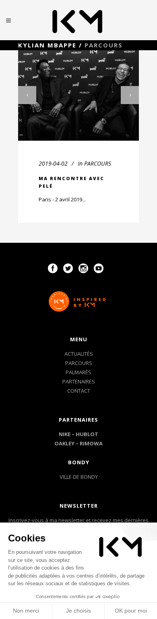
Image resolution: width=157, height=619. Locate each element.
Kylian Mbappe (47, 45)
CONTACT (78, 390)
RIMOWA (91, 443)
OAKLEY (64, 443)
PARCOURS (97, 163)
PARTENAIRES (78, 381)
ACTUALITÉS (78, 353)
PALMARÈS (78, 372)
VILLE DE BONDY (79, 476)
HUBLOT (87, 434)
